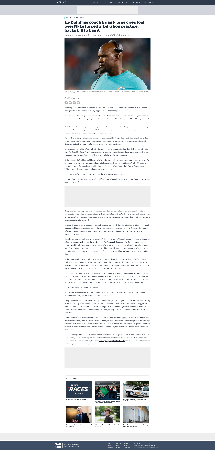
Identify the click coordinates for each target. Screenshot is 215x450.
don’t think (111, 242)
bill (102, 138)
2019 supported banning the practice (84, 242)
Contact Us (118, 443)
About (109, 443)
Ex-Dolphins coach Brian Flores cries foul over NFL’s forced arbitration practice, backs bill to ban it (104, 26)
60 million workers (122, 251)
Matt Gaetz (98, 166)
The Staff (118, 447)
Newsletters (110, 447)
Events (109, 445)
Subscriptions (127, 447)
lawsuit (67, 265)
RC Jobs (125, 445)
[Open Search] (158, 2)
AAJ (100, 318)
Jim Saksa (68, 97)
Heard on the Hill (75, 17)
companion (144, 166)
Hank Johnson (139, 138)
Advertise (126, 443)
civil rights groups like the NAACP (112, 341)
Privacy (117, 445)
